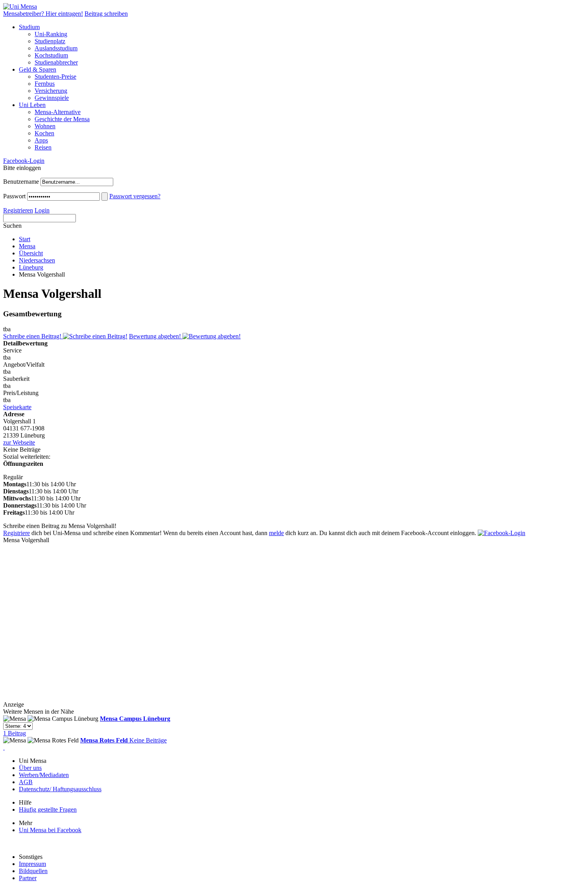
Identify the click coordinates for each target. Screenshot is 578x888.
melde (276, 533)
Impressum (32, 863)
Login (42, 210)
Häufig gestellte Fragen (48, 809)
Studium (29, 27)
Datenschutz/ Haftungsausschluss (60, 789)
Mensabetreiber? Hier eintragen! (43, 13)
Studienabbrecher (56, 62)
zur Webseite (19, 442)
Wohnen (45, 126)
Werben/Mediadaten (44, 775)
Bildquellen (33, 871)
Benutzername (21, 181)
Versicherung (51, 90)
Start (24, 239)
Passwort (14, 196)
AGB (26, 782)
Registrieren (18, 210)
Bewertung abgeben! (155, 336)
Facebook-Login (23, 160)
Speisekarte (17, 407)
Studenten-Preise (55, 76)
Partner (28, 878)
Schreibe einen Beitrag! (33, 336)
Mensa (27, 246)
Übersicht (31, 253)
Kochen (44, 133)
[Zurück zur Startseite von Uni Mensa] (20, 6)
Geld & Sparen (37, 69)
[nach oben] (4, 747)
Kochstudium (51, 55)
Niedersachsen (37, 260)
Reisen (43, 147)
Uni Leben (32, 105)
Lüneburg (31, 267)
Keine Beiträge (123, 740)
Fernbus (45, 83)
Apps (41, 140)
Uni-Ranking (51, 34)
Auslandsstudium (56, 48)
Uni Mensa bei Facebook (50, 830)
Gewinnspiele (52, 97)
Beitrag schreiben (106, 13)
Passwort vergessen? (134, 196)
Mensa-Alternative (58, 112)
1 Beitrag (86, 726)
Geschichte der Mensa (62, 119)
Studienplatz (50, 41)
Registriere (16, 533)
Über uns (30, 767)
